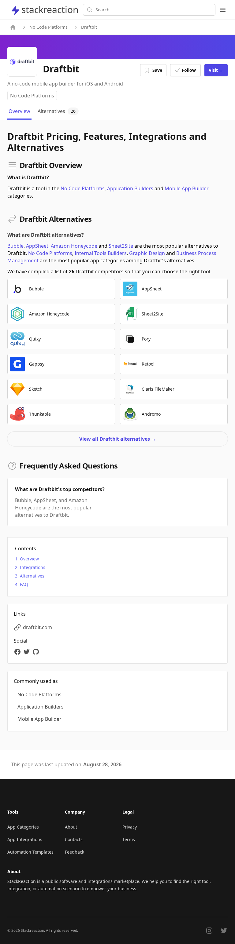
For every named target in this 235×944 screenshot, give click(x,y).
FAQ (24, 584)
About (71, 827)
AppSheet (37, 245)
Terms (128, 839)
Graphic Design (147, 253)
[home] (12, 27)
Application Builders (130, 188)
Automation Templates (30, 852)
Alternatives (32, 576)
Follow (189, 70)
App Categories (23, 827)
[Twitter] (27, 651)
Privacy (129, 827)
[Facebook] (18, 651)
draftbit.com (37, 627)
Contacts (74, 839)
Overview (29, 559)
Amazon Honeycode (74, 245)
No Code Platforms (48, 27)
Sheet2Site (121, 245)
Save (157, 70)
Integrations (32, 567)
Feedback (74, 852)
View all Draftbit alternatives (117, 439)
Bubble (15, 245)
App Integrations (24, 839)
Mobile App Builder (187, 188)
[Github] (36, 651)
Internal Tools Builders (101, 253)
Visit (216, 70)
